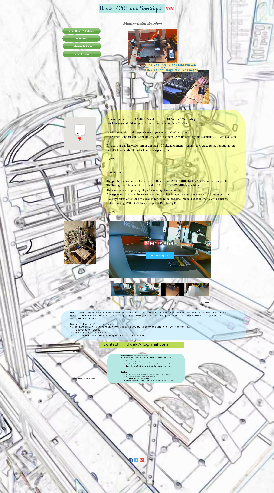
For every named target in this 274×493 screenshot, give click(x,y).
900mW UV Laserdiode (142, 327)
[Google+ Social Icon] (142, 461)
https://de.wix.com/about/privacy (162, 380)
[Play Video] (122, 289)
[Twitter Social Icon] (136, 461)
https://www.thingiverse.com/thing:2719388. (149, 315)
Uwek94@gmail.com (147, 345)
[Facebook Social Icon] (131, 461)
